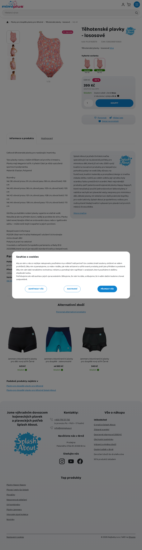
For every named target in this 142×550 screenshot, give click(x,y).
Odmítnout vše (36, 289)
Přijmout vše (107, 289)
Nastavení (72, 289)
